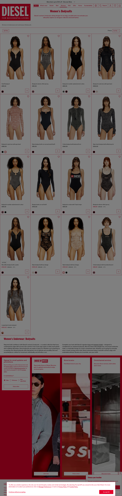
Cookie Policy (74, 487)
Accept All (106, 492)
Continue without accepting (17, 492)
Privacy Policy (62, 487)
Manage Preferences (45, 487)
